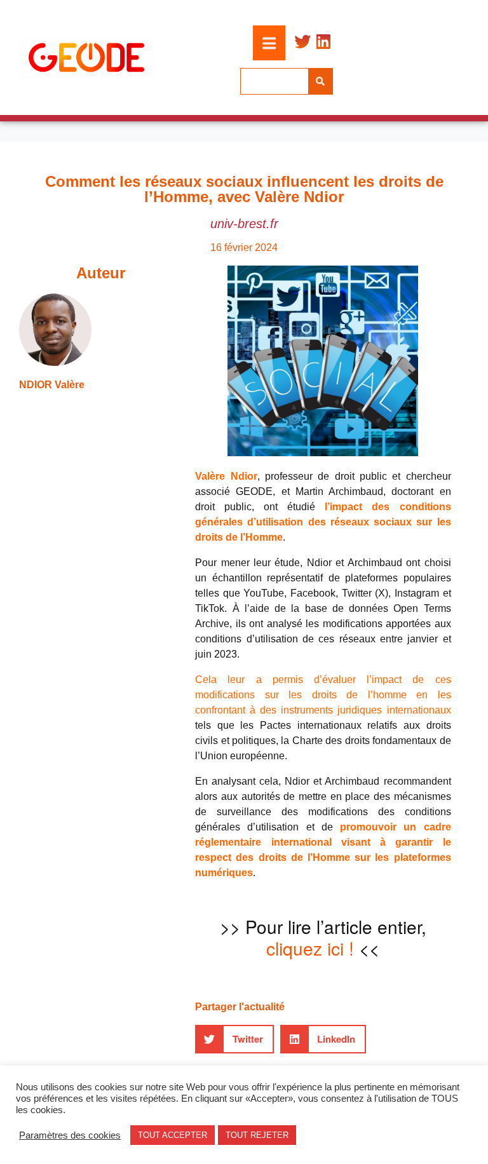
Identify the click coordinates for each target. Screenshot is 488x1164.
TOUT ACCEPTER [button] (172, 1135)
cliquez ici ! (310, 948)
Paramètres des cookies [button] (70, 1135)
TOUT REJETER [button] (257, 1135)
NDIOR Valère (52, 384)
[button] (234, 1039)
